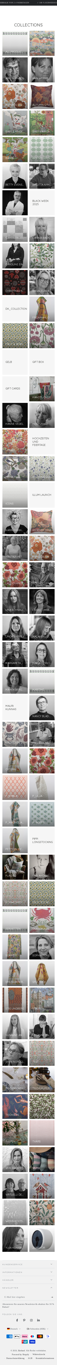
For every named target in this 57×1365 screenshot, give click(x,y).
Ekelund (21, 1351)
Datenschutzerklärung (15, 1358)
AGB (30, 1358)
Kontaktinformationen (45, 1358)
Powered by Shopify (20, 1354)
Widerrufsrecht (39, 1354)
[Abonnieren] (53, 1297)
